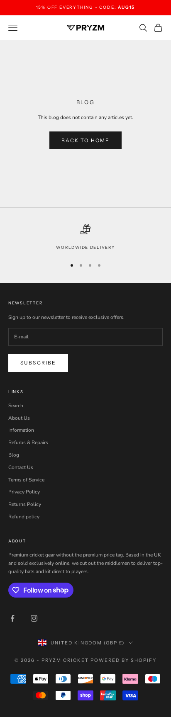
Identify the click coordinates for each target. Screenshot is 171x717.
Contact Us (20, 467)
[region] (85, 237)
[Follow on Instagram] (34, 618)
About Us (19, 418)
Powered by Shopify (123, 660)
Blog (13, 455)
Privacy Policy (24, 492)
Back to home (85, 140)
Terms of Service (26, 479)
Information (21, 430)
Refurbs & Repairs (28, 442)
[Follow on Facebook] (12, 618)
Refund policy (23, 516)
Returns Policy (24, 504)
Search (15, 405)
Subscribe (38, 363)
